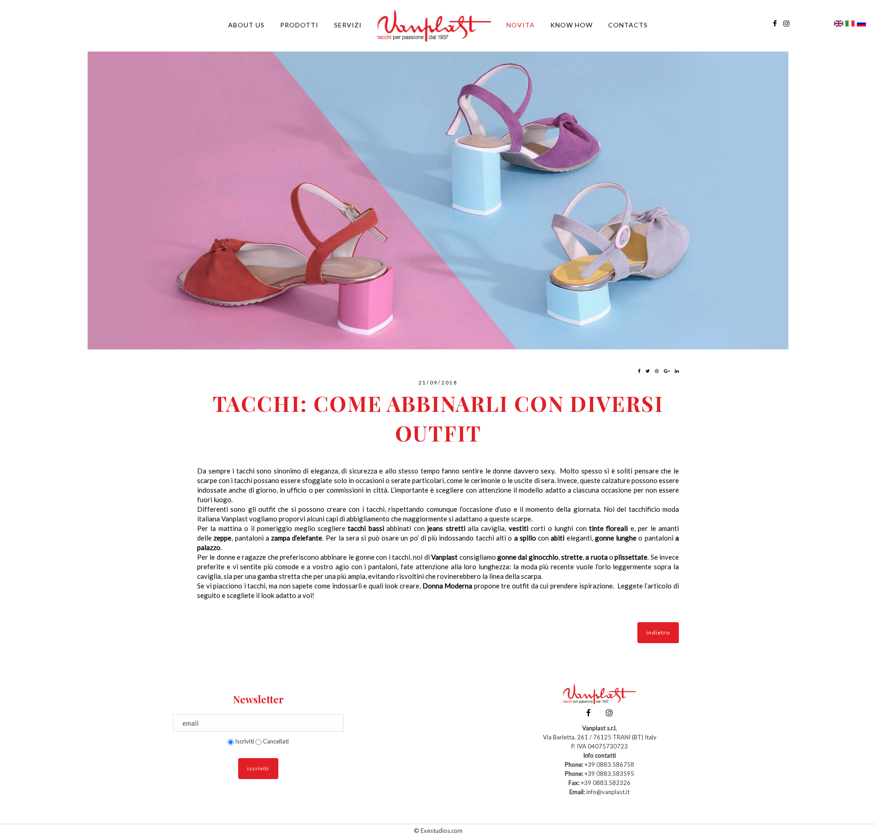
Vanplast (235, 519)
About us (246, 25)
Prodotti (299, 25)
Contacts (628, 25)
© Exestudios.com (438, 830)
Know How (571, 25)
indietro (658, 632)
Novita (520, 25)
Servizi (348, 25)
